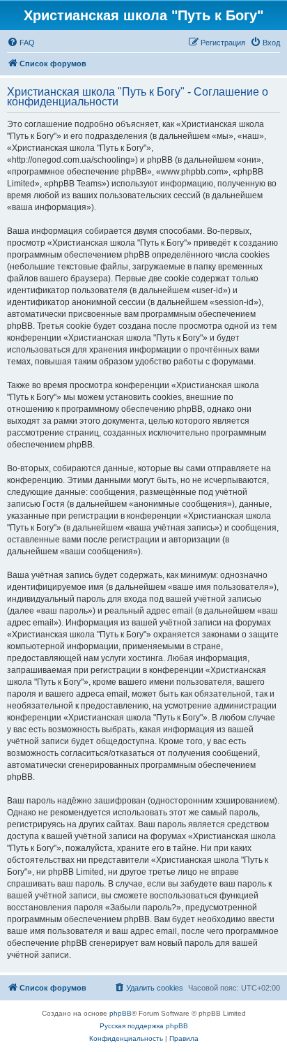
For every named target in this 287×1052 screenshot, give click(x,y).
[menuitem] (21, 42)
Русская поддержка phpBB (144, 1026)
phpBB (120, 1013)
